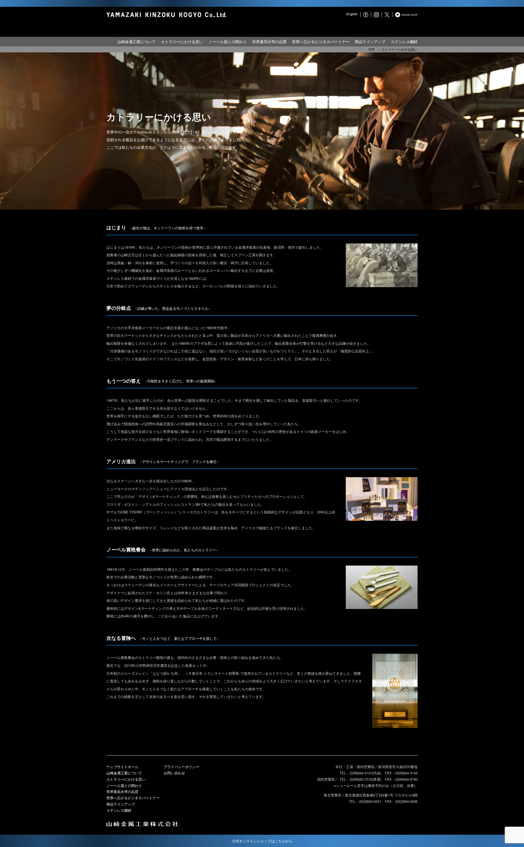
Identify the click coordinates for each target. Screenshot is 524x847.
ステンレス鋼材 (404, 41)
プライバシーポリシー (181, 766)
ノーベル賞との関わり (228, 41)
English (352, 13)
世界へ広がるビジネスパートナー (320, 41)
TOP (371, 49)
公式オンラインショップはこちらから (262, 840)
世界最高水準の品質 (269, 41)
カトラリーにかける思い (182, 41)
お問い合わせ (174, 772)
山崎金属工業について (136, 41)
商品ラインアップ (370, 41)
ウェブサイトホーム (122, 766)
